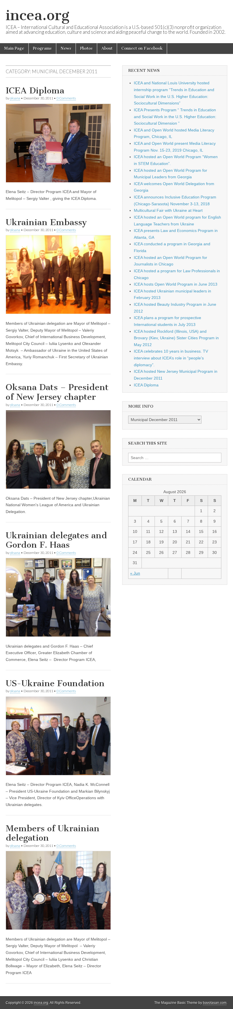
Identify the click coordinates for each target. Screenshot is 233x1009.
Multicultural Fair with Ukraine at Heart (168, 210)
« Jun (135, 573)
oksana (15, 98)
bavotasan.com (214, 1003)
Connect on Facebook (142, 48)
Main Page (14, 48)
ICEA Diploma (35, 90)
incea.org (37, 15)
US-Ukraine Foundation (55, 683)
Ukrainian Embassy (46, 222)
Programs (42, 48)
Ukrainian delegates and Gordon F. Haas (56, 540)
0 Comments (66, 98)
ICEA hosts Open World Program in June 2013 (175, 284)
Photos (86, 48)
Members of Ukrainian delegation (52, 833)
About (107, 48)
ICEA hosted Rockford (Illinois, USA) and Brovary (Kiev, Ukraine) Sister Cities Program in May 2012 (176, 338)
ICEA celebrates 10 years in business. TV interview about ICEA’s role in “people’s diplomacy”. (171, 358)
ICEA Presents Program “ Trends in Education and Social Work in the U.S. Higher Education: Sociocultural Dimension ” (175, 116)
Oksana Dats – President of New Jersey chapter (57, 392)
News (66, 48)
